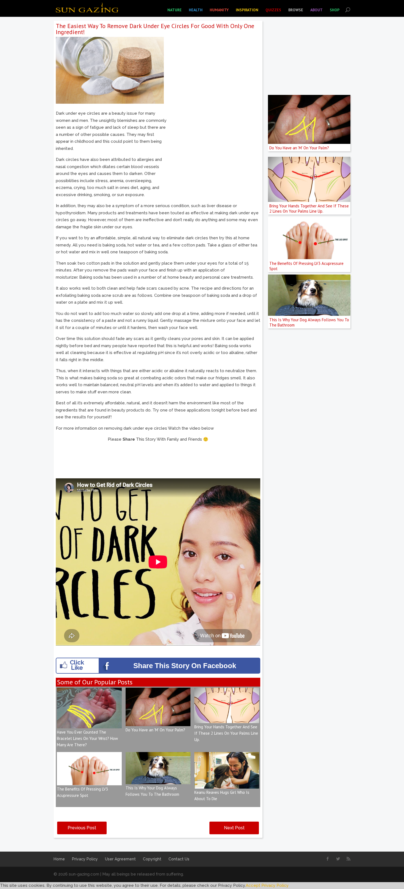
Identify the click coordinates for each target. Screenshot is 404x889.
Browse (295, 9)
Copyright (152, 859)
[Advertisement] (214, 148)
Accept (253, 885)
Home (59, 859)
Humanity (219, 9)
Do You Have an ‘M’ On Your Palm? (155, 729)
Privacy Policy (85, 859)
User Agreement (120, 859)
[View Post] (89, 724)
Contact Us (178, 859)
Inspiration (247, 9)
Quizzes (273, 9)
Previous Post (82, 827)
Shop (334, 9)
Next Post (234, 827)
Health (196, 9)
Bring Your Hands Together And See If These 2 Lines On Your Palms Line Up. (226, 733)
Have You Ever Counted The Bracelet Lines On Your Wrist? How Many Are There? (87, 738)
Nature (174, 9)
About (316, 9)
